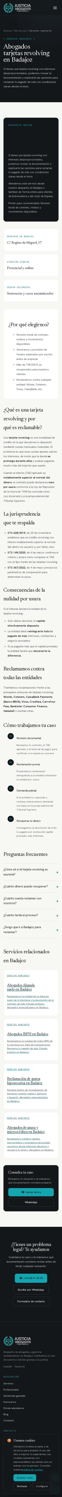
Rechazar (22, 1486)
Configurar (42, 1486)
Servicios (20, 30)
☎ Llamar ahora (31, 1192)
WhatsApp (31, 1202)
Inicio (7, 30)
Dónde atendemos (13, 1408)
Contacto (8, 1420)
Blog (5, 1414)
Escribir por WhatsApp (31, 1290)
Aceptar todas (25, 1477)
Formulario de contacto (31, 1301)
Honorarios (9, 1402)
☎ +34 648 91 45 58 (31, 1278)
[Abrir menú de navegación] (55, 7)
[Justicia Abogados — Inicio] (17, 8)
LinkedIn (7, 1366)
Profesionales (11, 1389)
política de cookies (32, 1469)
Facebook (20, 1366)
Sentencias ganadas (14, 1395)
